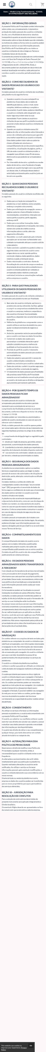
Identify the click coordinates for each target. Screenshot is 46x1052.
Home (5, 12)
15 (3, 414)
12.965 (36, 62)
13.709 (4, 62)
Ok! (31, 1046)
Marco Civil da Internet (21, 62)
